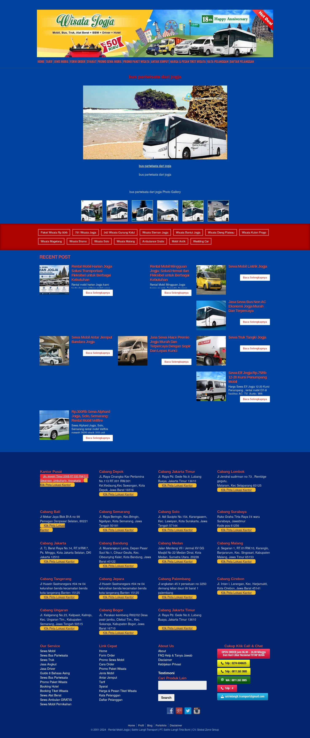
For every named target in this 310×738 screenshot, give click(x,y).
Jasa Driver (47, 668)
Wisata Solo (101, 241)
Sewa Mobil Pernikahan (55, 704)
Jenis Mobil (61, 62)
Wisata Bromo (78, 241)
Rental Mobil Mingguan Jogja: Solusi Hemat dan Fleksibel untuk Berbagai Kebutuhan (169, 273)
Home (41, 62)
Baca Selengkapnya (98, 292)
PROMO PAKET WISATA (136, 62)
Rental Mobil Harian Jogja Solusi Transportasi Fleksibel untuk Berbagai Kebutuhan (91, 273)
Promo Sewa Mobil (111, 660)
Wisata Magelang (51, 241)
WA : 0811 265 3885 (236, 680)
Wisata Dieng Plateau (221, 232)
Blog (149, 725)
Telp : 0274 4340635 (235, 663)
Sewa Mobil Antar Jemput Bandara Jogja (91, 339)
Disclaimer (165, 660)
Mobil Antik (179, 241)
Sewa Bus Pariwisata (54, 655)
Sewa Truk (47, 660)
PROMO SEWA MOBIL (110, 62)
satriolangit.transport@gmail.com (244, 696)
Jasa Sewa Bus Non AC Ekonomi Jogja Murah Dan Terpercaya (247, 306)
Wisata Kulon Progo (254, 232)
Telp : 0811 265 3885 (236, 671)
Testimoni (166, 673)
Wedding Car (201, 241)
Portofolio (161, 725)
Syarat (91, 62)
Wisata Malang (126, 241)
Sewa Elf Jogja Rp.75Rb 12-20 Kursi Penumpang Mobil (247, 377)
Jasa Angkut (48, 664)
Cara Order (106, 664)
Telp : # (229, 688)
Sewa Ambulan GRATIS (56, 699)
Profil (141, 725)
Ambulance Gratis (153, 241)
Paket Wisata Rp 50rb (54, 232)
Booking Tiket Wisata (54, 691)
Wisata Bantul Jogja (188, 232)
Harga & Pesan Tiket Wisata (188, 62)
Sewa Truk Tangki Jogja (247, 337)
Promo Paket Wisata (53, 682)
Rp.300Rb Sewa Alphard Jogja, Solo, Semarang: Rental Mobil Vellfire (90, 416)
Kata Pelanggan (217, 62)
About (162, 651)
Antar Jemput (160, 62)
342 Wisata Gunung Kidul (119, 232)
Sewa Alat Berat (50, 695)
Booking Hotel (49, 686)
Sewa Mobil (47, 651)
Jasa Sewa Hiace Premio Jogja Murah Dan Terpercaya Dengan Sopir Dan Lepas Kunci (170, 344)
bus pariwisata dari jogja (155, 166)
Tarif (49, 62)
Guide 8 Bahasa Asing (55, 673)
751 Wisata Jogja (85, 232)
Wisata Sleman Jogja (155, 232)
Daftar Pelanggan (242, 62)
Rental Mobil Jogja (119, 729)
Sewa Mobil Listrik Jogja (247, 266)
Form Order (77, 62)
